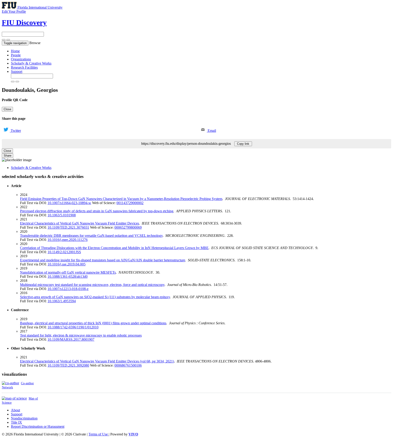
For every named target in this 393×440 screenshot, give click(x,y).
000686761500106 (128, 365)
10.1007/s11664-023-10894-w (69, 203)
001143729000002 (130, 203)
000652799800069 (128, 227)
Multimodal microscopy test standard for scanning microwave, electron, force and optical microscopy (92, 285)
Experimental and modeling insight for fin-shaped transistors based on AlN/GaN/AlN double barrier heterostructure (102, 260)
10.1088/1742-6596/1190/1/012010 (73, 327)
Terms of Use (98, 434)
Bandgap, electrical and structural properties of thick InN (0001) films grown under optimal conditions (93, 323)
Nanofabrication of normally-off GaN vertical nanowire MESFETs (68, 272)
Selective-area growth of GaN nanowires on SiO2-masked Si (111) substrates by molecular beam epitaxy (95, 297)
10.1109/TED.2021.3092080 (68, 365)
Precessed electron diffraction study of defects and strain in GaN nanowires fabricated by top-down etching (96, 211)
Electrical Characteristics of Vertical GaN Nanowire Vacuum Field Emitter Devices (79, 223)
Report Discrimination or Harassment (37, 426)
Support (16, 71)
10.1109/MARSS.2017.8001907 (71, 339)
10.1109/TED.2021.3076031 (68, 227)
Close (7, 109)
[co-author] (10, 383)
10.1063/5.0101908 (62, 215)
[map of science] (14, 398)
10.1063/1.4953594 (62, 301)
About (15, 410)
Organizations (21, 59)
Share (7, 155)
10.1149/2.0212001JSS (64, 252)
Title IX (16, 422)
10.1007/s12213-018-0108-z (68, 289)
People (16, 55)
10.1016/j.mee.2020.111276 (68, 240)
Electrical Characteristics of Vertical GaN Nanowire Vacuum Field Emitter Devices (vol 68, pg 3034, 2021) (97, 361)
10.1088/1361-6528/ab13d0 (68, 276)
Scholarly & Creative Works (31, 63)
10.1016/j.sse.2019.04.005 (67, 264)
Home (15, 51)
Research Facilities (24, 67)
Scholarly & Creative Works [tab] (31, 168)
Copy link (243, 143)
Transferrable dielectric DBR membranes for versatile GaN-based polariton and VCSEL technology (91, 236)
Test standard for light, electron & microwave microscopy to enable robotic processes (81, 335)
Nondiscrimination (24, 418)
